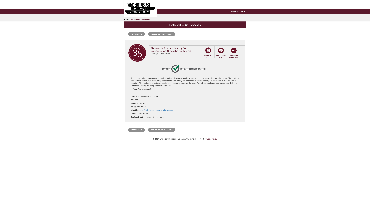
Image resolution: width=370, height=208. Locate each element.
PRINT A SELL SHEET (208, 56)
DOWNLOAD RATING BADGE (234, 56)
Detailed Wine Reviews (140, 19)
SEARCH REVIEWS (238, 11)
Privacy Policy (211, 139)
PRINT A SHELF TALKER (221, 56)
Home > (127, 19)
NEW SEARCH (136, 34)
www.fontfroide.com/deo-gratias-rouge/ (156, 110)
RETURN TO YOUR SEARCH (161, 34)
